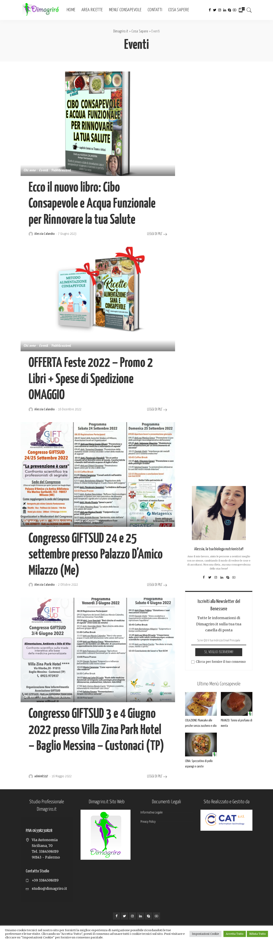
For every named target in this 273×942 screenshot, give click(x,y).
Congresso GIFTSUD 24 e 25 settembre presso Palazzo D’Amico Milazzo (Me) (96, 554)
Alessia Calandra (44, 234)
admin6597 (41, 776)
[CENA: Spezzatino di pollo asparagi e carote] (201, 744)
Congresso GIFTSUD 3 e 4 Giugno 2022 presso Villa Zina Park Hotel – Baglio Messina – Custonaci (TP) (96, 730)
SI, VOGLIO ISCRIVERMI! (218, 652)
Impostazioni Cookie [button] (205, 934)
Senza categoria (86, 521)
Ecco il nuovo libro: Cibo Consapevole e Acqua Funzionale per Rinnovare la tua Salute (92, 204)
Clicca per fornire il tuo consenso (221, 662)
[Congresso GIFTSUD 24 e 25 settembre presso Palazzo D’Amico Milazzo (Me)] (98, 474)
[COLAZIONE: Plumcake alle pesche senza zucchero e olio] (201, 704)
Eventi (43, 170)
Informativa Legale (151, 812)
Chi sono (30, 170)
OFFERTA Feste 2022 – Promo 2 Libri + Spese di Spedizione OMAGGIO (91, 379)
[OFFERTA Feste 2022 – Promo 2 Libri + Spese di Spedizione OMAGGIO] (98, 299)
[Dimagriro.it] (41, 10)
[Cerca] (249, 10)
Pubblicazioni (61, 170)
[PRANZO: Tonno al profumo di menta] (236, 704)
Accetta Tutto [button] (234, 934)
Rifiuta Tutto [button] (257, 934)
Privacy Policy (148, 821)
